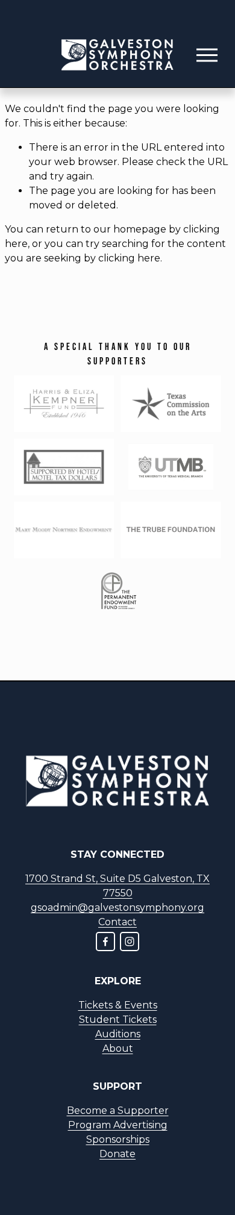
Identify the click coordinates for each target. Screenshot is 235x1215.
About (117, 1048)
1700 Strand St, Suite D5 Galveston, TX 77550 (117, 886)
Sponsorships (117, 1139)
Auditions (117, 1034)
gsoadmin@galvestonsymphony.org (117, 907)
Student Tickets (118, 1019)
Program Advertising (118, 1125)
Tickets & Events (117, 1005)
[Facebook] (105, 941)
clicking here (129, 258)
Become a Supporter (118, 1110)
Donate (117, 1154)
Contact (117, 922)
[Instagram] (129, 941)
